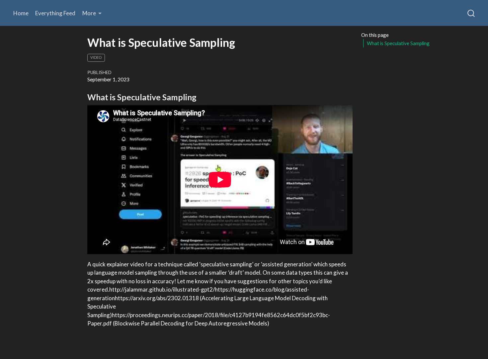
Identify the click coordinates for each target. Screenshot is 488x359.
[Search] (471, 13)
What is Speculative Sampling (398, 43)
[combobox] (471, 13)
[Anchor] (202, 97)
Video (96, 57)
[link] (92, 13)
